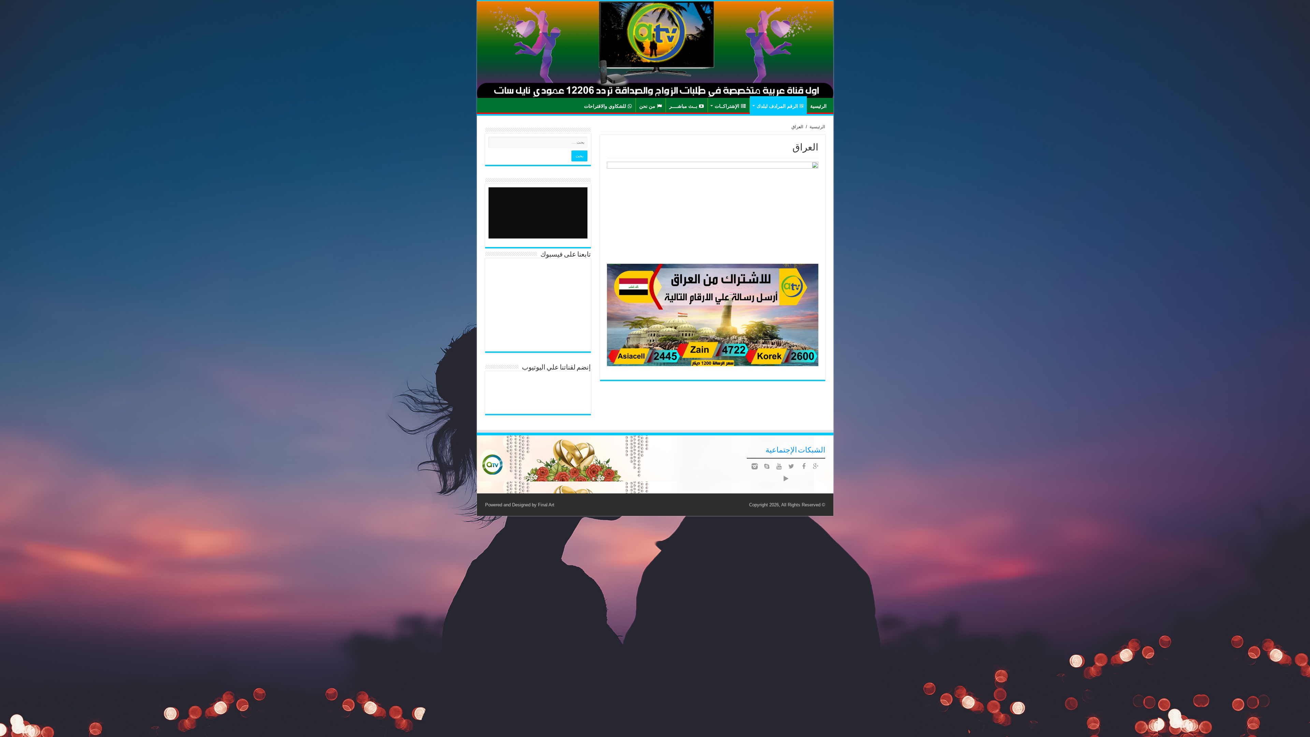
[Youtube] (779, 466)
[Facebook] (803, 466)
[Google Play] (786, 478)
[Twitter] (791, 466)
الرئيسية (818, 106)
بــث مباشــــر (683, 106)
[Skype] (766, 466)
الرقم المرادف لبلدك (777, 106)
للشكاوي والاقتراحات (605, 106)
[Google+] (816, 466)
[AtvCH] (655, 49)
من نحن (647, 106)
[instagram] (754, 466)
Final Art (546, 504)
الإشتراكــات (727, 106)
